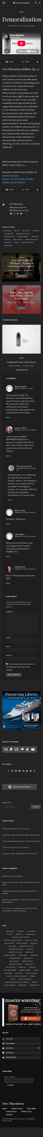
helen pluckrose (27, 946)
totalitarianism (25, 979)
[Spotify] (30, 771)
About (4, 1109)
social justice (31, 973)
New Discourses (29, 26)
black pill (26, 231)
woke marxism (28, 242)
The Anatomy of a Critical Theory (15, 847)
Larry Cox (6, 908)
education (10, 943)
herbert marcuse (16, 949)
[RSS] (34, 771)
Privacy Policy (17, 1109)
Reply (8, 417)
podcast (8, 242)
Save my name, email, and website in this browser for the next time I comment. (20, 667)
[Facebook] (19, 771)
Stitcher (21, 179)
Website (9, 655)
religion (9, 973)
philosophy (11, 967)
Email (8, 646)
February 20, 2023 (14, 303)
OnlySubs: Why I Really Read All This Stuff (19, 854)
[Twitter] (8, 771)
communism (9, 234)
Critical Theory (32, 940)
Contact (9, 1115)
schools (19, 973)
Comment (9, 612)
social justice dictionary (17, 976)
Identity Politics (16, 952)
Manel (20, 876)
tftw (13, 979)
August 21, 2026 (28, 366)
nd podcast (14, 961)
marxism (35, 237)
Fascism (34, 943)
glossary (13, 946)
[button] (40, 3)
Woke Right (35, 985)
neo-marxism (28, 961)
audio (17, 231)
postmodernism (10, 970)
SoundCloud (7, 175)
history (30, 949)
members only (15, 958)
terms (33, 976)
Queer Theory (25, 970)
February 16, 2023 (14, 26)
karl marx (24, 955)
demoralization (23, 234)
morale (8, 240)
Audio (21, 12)
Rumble (5, 182)
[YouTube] (16, 771)
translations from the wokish (17, 982)
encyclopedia (23, 943)
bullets (37, 231)
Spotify (14, 179)
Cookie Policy (11, 1112)
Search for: (6, 803)
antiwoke (7, 231)
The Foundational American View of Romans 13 (21, 841)
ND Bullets (18, 240)
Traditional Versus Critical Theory (21, 362)
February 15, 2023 (15, 270)
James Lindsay (23, 237)
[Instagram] (12, 771)
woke (17, 242)
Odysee (13, 182)
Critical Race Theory (21, 937)
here (23, 165)
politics (33, 967)
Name (8, 637)
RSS (23, 182)
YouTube (29, 179)
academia (10, 931)
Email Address (11, 1077)
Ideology (29, 952)
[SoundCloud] (23, 771)
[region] (21, 1012)
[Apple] (27, 771)
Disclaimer (31, 1109)
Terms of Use (26, 1112)
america (21, 931)
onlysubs (29, 964)
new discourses (32, 240)
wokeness (8, 245)
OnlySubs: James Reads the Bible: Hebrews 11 (21, 835)
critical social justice (13, 940)
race (36, 970)
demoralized (10, 237)
